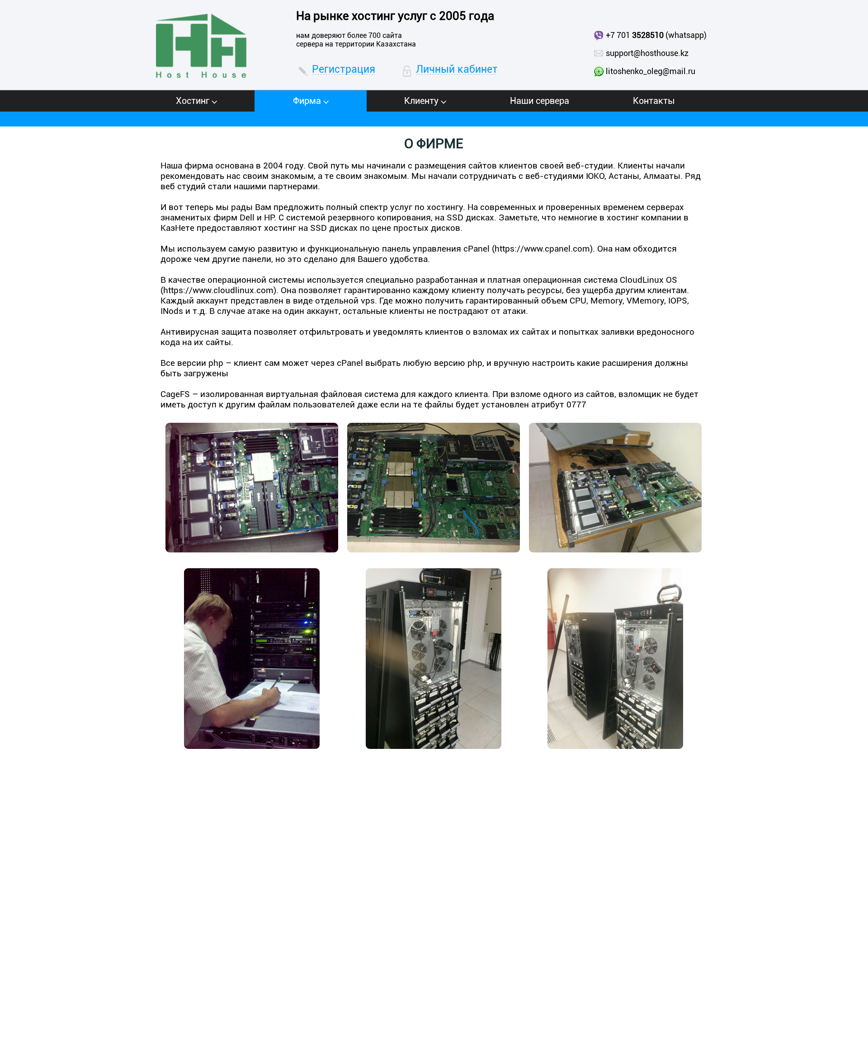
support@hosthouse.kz (647, 53)
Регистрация (343, 69)
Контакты (654, 100)
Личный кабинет (457, 69)
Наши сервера (539, 100)
